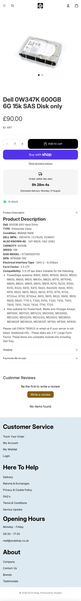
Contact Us (10, 568)
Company (9, 561)
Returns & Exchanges (16, 483)
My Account (10, 442)
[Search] (12, 6)
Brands (7, 574)
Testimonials (10, 581)
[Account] (68, 6)
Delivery (8, 477)
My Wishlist (10, 449)
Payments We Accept (14, 358)
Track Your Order (13, 436)
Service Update (12, 509)
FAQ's (6, 496)
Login (6, 455)
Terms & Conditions (15, 502)
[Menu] (4, 5)
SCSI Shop (33, 592)
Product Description (13, 212)
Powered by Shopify (51, 592)
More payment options (40, 163)
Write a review (40, 394)
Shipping (7, 349)
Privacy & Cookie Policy (17, 489)
